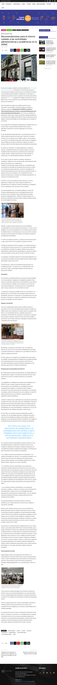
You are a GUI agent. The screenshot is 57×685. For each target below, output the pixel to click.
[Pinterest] (18, 50)
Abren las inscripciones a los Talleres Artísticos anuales (30, 653)
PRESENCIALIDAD (12, 632)
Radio (23, 4)
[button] (54, 4)
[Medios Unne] (28, 18)
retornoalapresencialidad (7, 634)
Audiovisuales (16, 4)
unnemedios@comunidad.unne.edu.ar (25, 681)
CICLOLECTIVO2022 (11, 630)
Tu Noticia (48, 4)
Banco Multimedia (41, 4)
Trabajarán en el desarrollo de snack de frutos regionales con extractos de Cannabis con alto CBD (9, 655)
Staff (3, 7)
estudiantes (29, 630)
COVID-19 (9, 97)
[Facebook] (45, 1)
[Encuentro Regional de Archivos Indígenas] (42, 56)
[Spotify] (50, 1)
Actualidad (8, 4)
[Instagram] (47, 1)
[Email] (25, 50)
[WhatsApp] (21, 50)
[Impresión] (28, 50)
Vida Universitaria (25, 30)
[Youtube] (55, 1)
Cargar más (47, 68)
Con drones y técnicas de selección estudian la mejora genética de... (51, 62)
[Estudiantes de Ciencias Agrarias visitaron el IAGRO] (42, 42)
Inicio (2, 27)
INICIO (3, 4)
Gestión (14, 30)
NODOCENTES (4, 632)
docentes (23, 630)
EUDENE (33, 4)
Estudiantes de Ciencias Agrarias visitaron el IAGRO (50, 42)
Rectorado (19, 30)
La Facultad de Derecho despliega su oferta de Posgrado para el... (51, 49)
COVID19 (18, 630)
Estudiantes (9, 30)
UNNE (14, 634)
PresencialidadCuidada (21, 632)
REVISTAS (29, 4)
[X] (52, 1)
